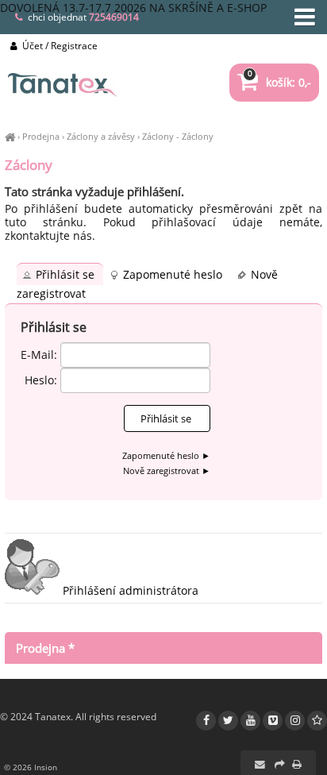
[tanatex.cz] (10, 136)
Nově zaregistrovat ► (166, 470)
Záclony (158, 136)
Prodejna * (45, 648)
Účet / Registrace (59, 45)
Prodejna (41, 136)
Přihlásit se (67, 274)
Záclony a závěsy (101, 136)
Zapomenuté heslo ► (166, 455)
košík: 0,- (279, 82)
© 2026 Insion (30, 767)
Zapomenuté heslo (174, 274)
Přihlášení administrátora (129, 590)
